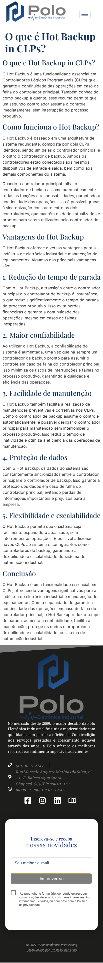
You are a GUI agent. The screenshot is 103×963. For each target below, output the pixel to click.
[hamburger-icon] (84, 14)
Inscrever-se (52, 878)
